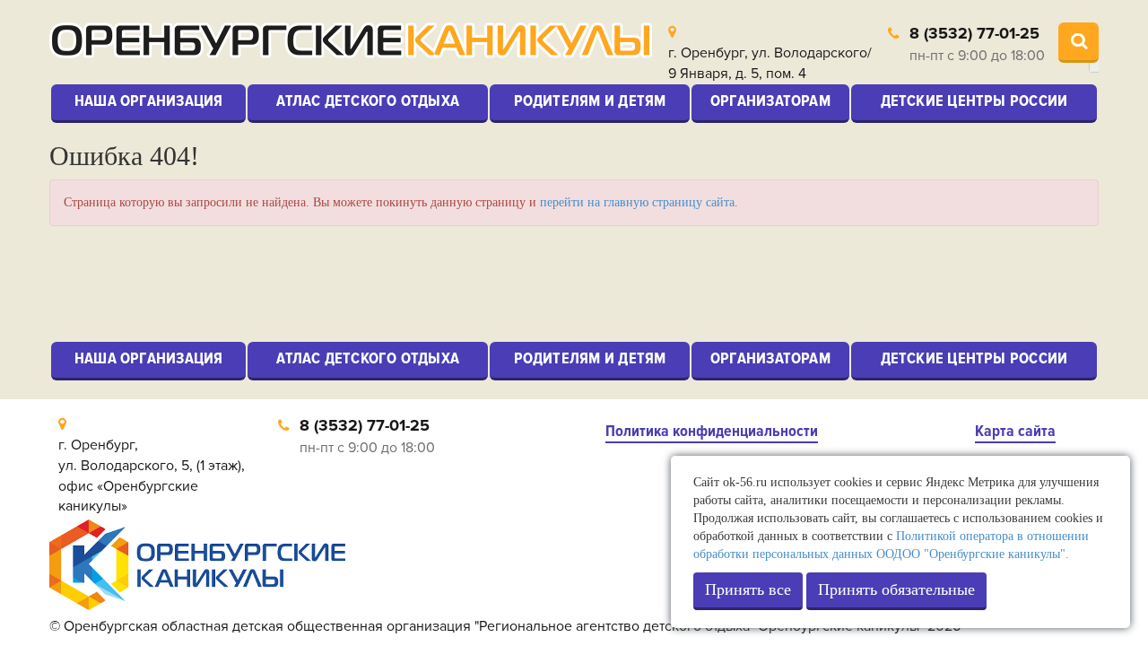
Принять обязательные (896, 589)
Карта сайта (1015, 431)
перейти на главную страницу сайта (637, 202)
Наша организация (148, 100)
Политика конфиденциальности (711, 431)
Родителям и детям (590, 100)
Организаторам (770, 100)
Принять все (748, 589)
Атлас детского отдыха (367, 100)
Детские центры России (974, 100)
